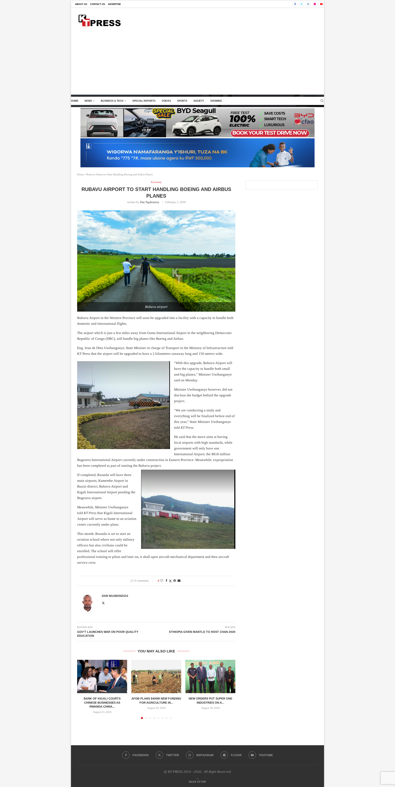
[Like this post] (161, 580)
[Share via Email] (179, 580)
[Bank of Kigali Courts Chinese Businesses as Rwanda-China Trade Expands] (102, 676)
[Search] (322, 100)
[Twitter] (301, 4)
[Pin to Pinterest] (174, 580)
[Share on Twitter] (170, 581)
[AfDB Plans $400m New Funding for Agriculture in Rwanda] (156, 676)
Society (198, 100)
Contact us (97, 4)
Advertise (114, 4)
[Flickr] (314, 4)
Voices (166, 100)
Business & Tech (112, 100)
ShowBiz (216, 100)
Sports (182, 100)
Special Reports (144, 100)
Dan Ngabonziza (149, 202)
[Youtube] (321, 4)
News (88, 100)
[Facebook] (295, 4)
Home (74, 100)
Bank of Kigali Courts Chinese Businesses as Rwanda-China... (102, 702)
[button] (82, 689)
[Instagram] (308, 4)
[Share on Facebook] (166, 580)
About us (81, 4)
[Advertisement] (197, 63)
